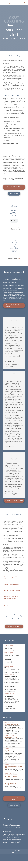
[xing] (11, 820)
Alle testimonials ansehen (14, 500)
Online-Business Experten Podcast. (15, 229)
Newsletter (14, 193)
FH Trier (6, 750)
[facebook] (4, 820)
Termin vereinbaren (14, 626)
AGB (13, 852)
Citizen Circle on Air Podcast (15, 259)
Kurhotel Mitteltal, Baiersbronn (10, 784)
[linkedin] (8, 820)
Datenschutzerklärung (17, 850)
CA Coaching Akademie (11, 724)
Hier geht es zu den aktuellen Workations (12, 827)
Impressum (7, 850)
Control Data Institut (10, 737)
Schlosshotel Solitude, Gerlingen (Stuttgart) (11, 775)
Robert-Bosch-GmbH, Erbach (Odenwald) (13, 767)
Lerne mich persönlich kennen (14, 187)
